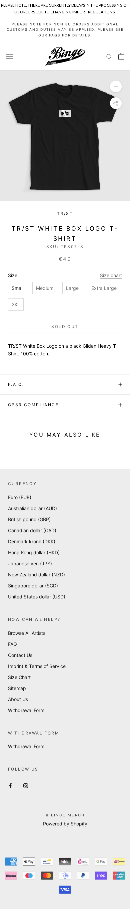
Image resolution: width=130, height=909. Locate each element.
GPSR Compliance (33, 404)
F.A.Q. (15, 384)
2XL (16, 304)
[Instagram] (25, 785)
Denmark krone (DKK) (31, 541)
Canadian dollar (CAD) (32, 530)
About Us (18, 699)
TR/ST (65, 213)
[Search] (109, 56)
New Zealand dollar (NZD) (36, 574)
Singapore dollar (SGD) (33, 585)
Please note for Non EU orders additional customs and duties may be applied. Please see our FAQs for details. (65, 29)
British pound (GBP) (29, 519)
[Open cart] (121, 56)
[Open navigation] (9, 56)
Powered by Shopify (65, 823)
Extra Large (104, 288)
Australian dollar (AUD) (32, 508)
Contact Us (20, 655)
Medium (44, 288)
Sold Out (64, 326)
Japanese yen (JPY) (30, 563)
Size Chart (19, 677)
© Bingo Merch (65, 815)
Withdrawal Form (26, 710)
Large (72, 288)
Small (17, 288)
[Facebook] (10, 785)
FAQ (12, 644)
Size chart (111, 275)
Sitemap (17, 688)
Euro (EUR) (19, 497)
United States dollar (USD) (36, 596)
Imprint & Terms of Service (37, 666)
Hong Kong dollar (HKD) (34, 552)
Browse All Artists (26, 633)
